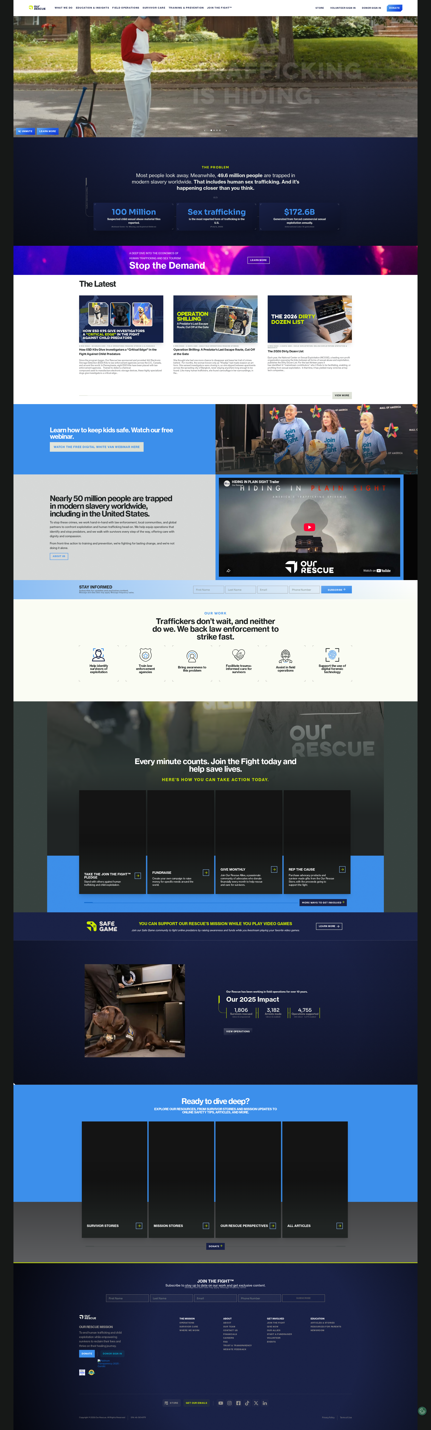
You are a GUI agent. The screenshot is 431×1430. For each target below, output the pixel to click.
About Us (59, 556)
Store (319, 8)
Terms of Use (346, 1417)
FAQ (225, 1341)
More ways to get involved (322, 902)
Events (271, 1341)
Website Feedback (234, 1349)
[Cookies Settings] (422, 1411)
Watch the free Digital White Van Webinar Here (97, 447)
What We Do (64, 7)
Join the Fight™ (219, 7)
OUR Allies (273, 1330)
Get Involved (275, 1318)
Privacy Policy (328, 1417)
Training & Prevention (186, 7)
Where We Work (189, 1330)
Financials (230, 1334)
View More (342, 395)
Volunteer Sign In (343, 8)
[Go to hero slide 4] (220, 130)
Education (317, 1318)
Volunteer (274, 1338)
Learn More (47, 131)
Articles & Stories (323, 1322)
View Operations (238, 1031)
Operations (186, 1322)
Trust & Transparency (237, 1345)
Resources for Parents (326, 1326)
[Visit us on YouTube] (220, 1403)
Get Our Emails (196, 1403)
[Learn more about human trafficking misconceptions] (215, 76)
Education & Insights (92, 7)
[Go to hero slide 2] (214, 130)
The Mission (187, 1318)
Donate (394, 8)
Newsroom (317, 1330)
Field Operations (125, 7)
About (227, 1318)
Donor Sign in (371, 8)
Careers (228, 1338)
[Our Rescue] (87, 1317)
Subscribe (335, 589)
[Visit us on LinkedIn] (265, 1403)
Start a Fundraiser (279, 1334)
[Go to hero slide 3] (217, 130)
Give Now (272, 1326)
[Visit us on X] (256, 1403)
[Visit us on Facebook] (238, 1403)
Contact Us (230, 1330)
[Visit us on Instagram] (229, 1403)
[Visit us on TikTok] (247, 1403)
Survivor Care (154, 7)
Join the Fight (276, 1322)
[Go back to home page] (37, 8)
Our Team (229, 1326)
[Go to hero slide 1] (211, 130)
